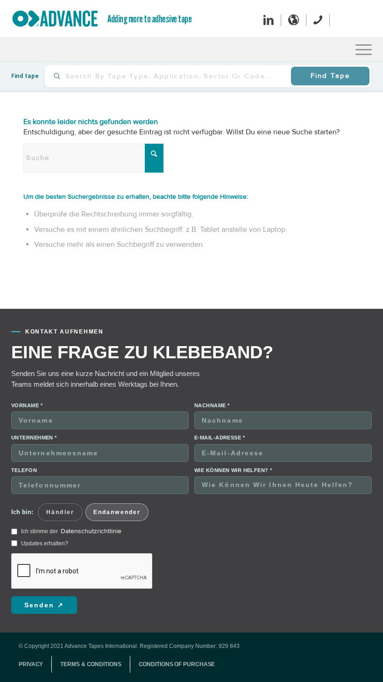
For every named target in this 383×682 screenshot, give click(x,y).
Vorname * (27, 405)
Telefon (24, 470)
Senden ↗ (44, 605)
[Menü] (364, 49)
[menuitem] (364, 49)
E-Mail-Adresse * (219, 437)
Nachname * (211, 405)
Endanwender (117, 512)
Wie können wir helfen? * (233, 470)
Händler (60, 512)
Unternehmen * (34, 437)
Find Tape (330, 75)
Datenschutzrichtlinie (91, 531)
